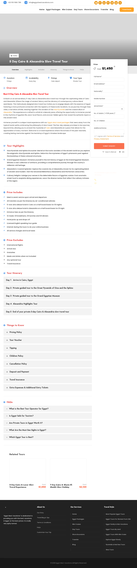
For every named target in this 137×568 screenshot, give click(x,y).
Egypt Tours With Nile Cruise (116, 534)
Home (41, 9)
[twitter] (112, 3)
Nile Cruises (67, 9)
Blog (112, 9)
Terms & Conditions (44, 523)
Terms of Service (113, 136)
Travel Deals (126, 10)
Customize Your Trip (44, 532)
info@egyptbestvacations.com (41, 2)
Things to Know (68, 70)
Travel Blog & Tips (43, 518)
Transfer (104, 9)
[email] (96, 3)
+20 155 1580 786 (14, 2)
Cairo (48, 128)
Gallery (15, 56)
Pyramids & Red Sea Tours (115, 545)
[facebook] (100, 3)
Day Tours (78, 9)
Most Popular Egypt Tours (115, 514)
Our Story (40, 513)
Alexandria (8, 112)
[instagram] (120, 3)
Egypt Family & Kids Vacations (117, 524)
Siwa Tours (110, 550)
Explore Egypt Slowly (113, 540)
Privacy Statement (101, 139)
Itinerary (53, 70)
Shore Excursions (91, 9)
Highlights (28, 70)
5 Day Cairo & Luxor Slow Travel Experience (21, 485)
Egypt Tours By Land (113, 529)
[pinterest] (108, 3)
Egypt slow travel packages (58, 122)
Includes (41, 70)
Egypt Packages (53, 9)
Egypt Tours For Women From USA (118, 519)
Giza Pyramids (59, 109)
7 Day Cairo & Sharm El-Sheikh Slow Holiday (61, 485)
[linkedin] (104, 3)
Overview (15, 70)
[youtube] (116, 3)
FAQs (82, 70)
